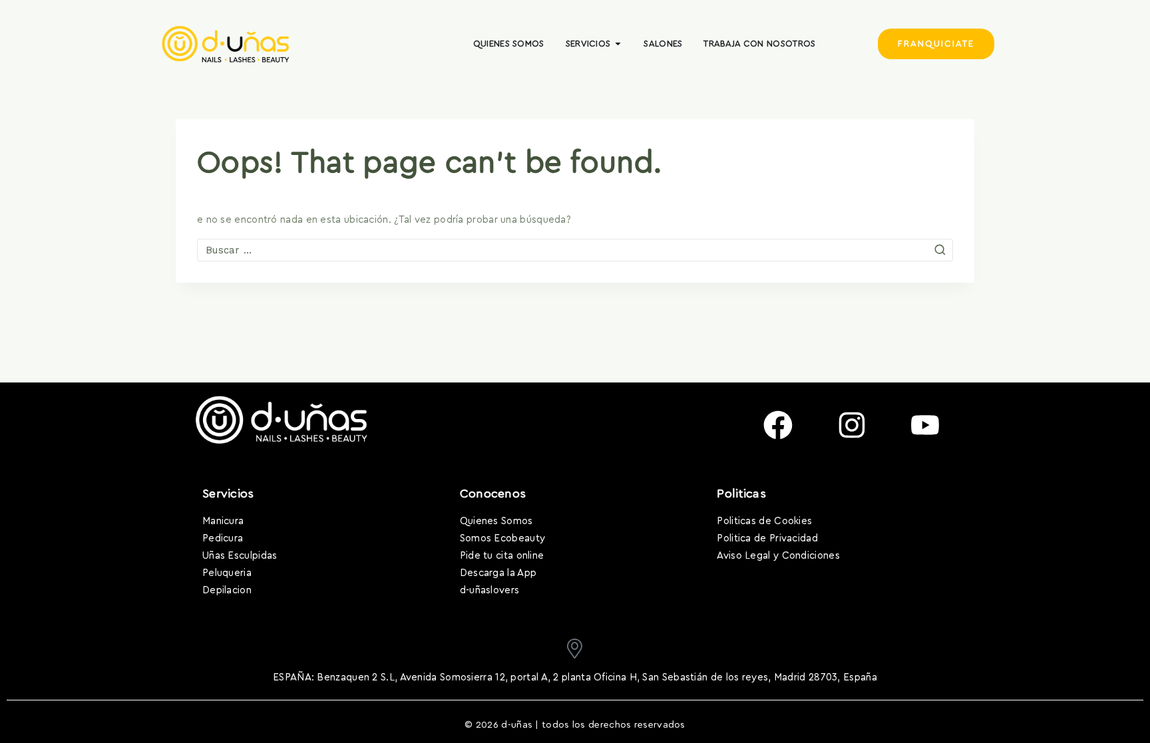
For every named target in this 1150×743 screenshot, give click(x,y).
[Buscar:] (575, 250)
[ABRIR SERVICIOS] (618, 44)
